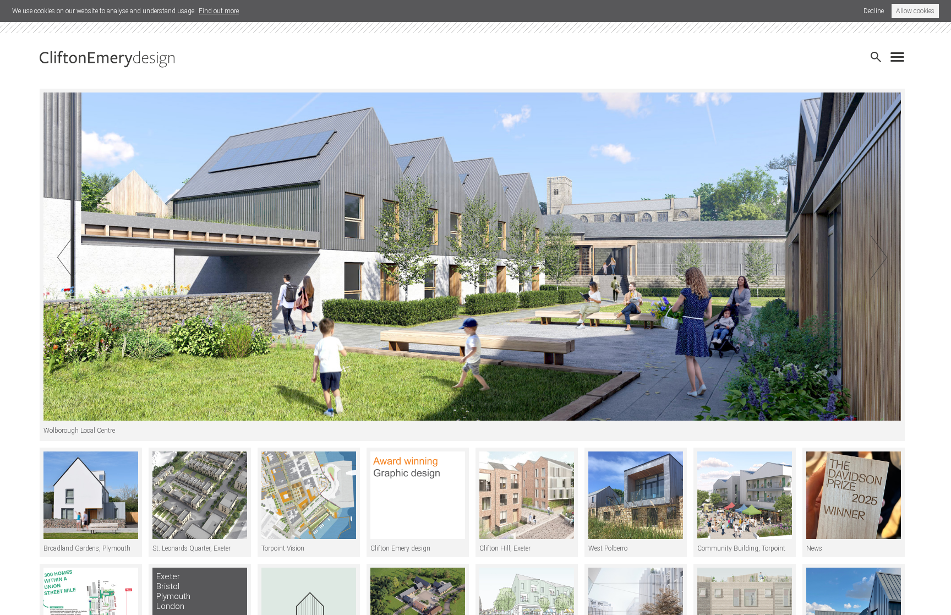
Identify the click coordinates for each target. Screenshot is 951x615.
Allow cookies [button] (915, 11)
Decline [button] (873, 11)
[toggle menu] (900, 53)
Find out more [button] (219, 11)
